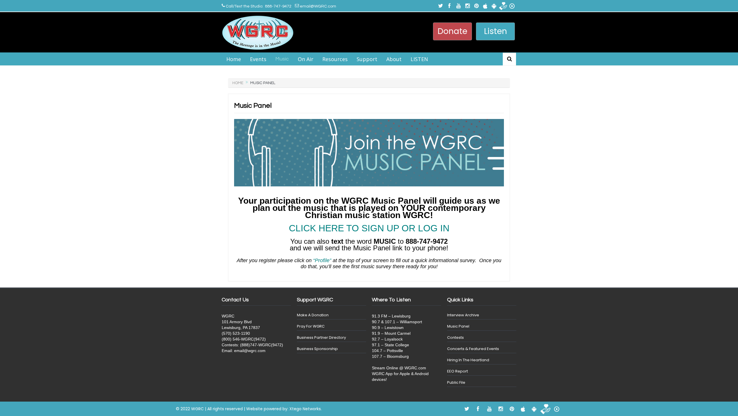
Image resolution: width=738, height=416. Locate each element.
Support (367, 59)
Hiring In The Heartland (468, 360)
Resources (335, 59)
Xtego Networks (305, 409)
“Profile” (323, 260)
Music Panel (458, 326)
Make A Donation (313, 315)
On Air (305, 59)
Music (282, 59)
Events (258, 59)
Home (233, 59)
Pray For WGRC (311, 326)
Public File (456, 382)
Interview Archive (463, 315)
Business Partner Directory (321, 337)
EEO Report (457, 371)
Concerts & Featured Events (473, 348)
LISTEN (419, 59)
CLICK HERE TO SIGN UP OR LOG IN (369, 228)
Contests (455, 337)
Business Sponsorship (317, 348)
